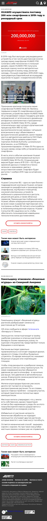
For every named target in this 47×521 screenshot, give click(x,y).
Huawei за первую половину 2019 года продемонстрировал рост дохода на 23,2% (26, 249)
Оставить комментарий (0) (23, 223)
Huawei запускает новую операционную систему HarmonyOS (25, 242)
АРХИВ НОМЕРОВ (7, 480)
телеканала (33, 329)
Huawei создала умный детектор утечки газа (27, 263)
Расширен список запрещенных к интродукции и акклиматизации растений (26, 455)
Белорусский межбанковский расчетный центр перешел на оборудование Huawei (25, 256)
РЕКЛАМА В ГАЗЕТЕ (36, 480)
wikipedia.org (5, 316)
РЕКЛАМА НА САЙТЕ (21, 480)
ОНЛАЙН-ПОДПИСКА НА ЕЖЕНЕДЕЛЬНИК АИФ (16, 482)
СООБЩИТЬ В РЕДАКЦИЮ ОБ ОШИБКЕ (14, 485)
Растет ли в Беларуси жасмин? (22, 462)
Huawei (3, 52)
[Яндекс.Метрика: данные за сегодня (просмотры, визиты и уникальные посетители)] (14, 511)
